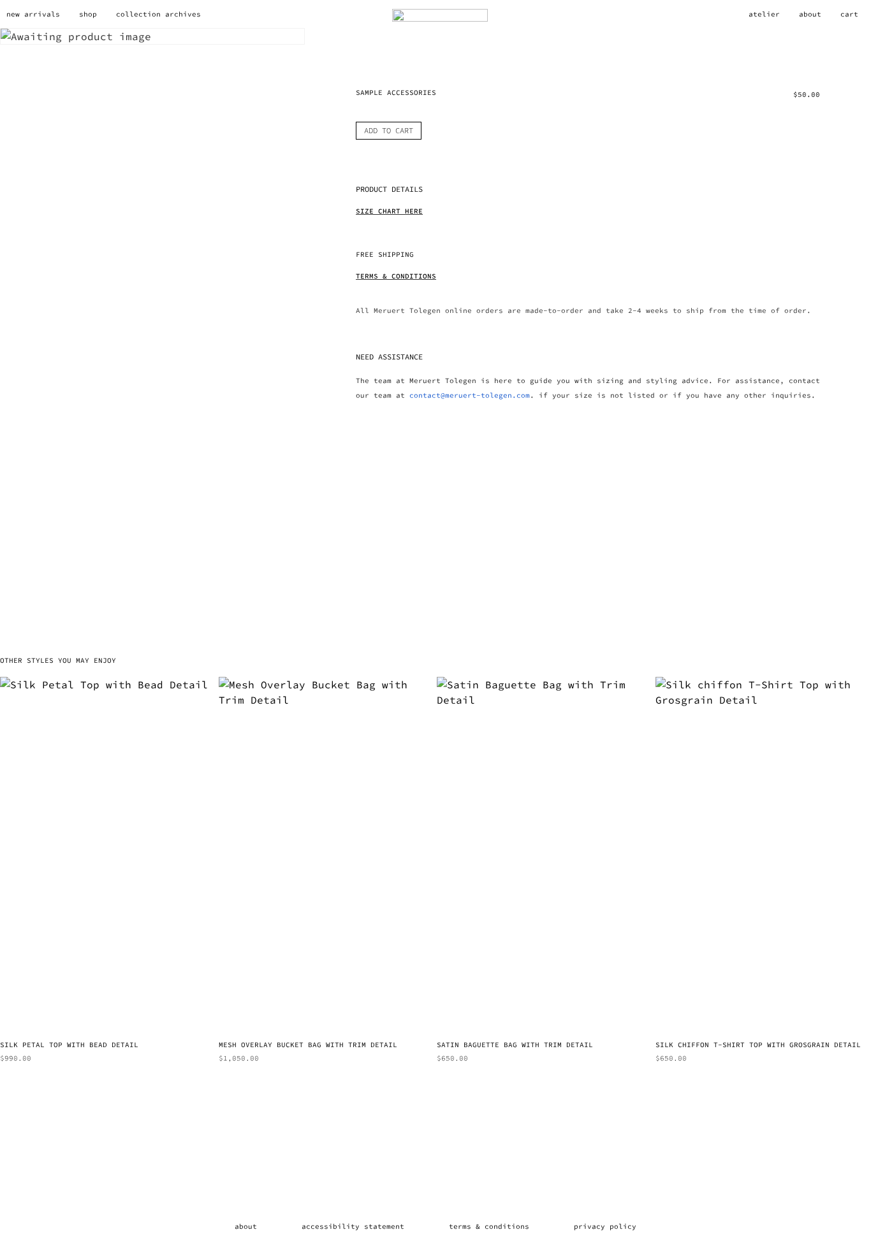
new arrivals (33, 14)
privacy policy (605, 1226)
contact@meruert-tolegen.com (469, 395)
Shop (88, 14)
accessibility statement (353, 1226)
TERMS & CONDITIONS (396, 276)
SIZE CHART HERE (389, 211)
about (246, 1226)
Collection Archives (158, 14)
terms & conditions (489, 1226)
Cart (849, 14)
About (810, 14)
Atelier (764, 14)
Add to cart (388, 130)
